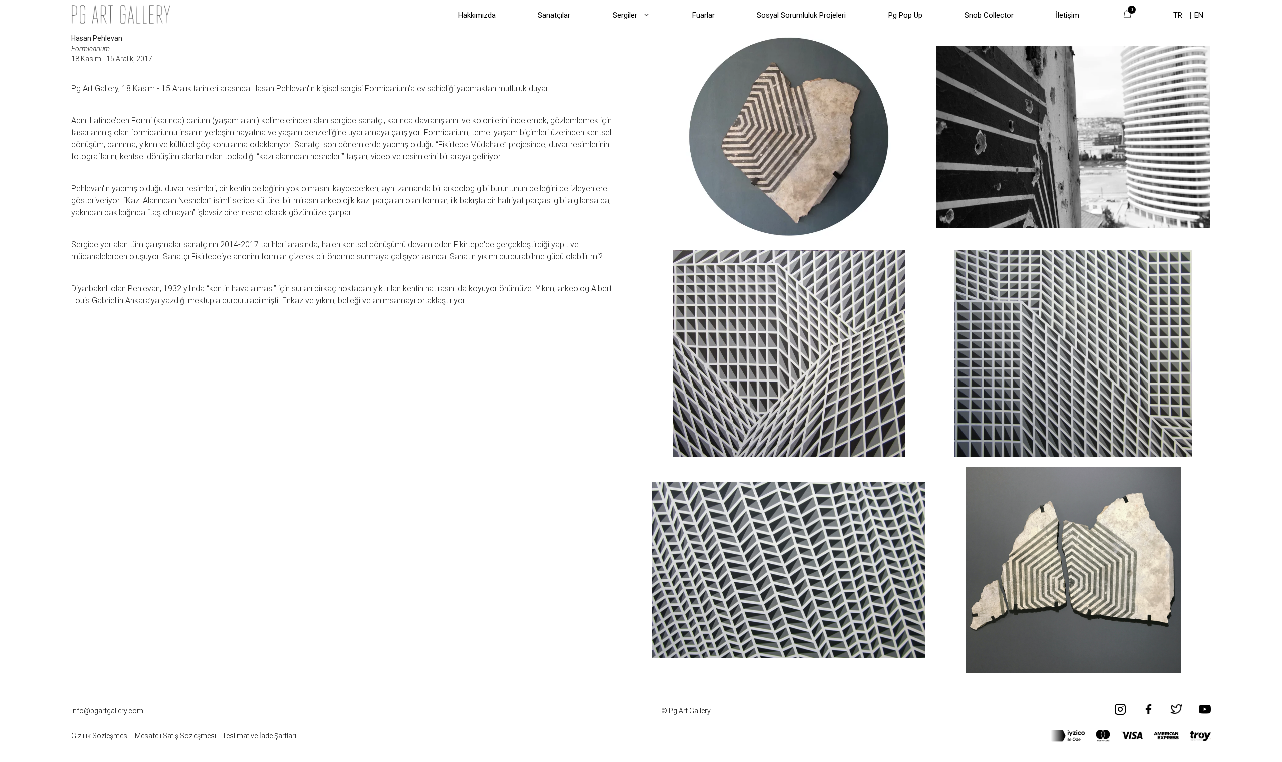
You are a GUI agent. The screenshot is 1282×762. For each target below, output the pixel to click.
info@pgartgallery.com (107, 711)
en (1198, 15)
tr (1177, 15)
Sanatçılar (554, 15)
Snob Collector (989, 15)
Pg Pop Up (905, 15)
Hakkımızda (477, 15)
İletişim (1067, 15)
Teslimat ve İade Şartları (259, 736)
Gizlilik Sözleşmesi (100, 736)
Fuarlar (703, 15)
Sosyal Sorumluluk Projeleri (801, 15)
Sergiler (625, 15)
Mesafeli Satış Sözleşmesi (175, 736)
